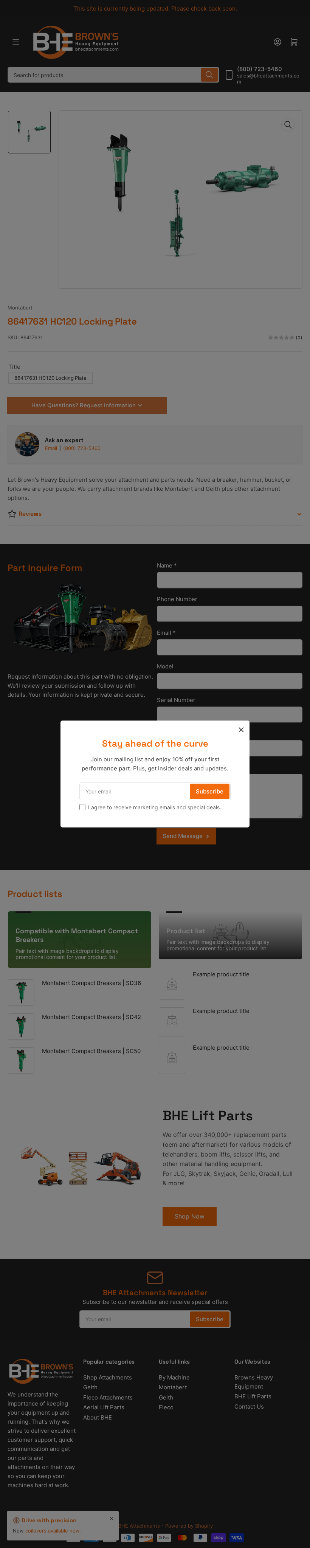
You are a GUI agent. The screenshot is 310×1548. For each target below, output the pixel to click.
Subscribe (209, 791)
